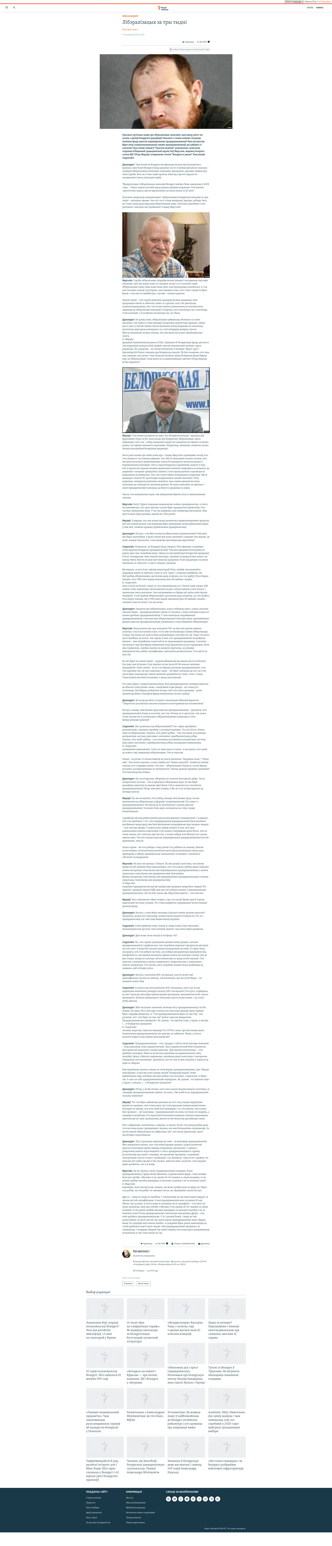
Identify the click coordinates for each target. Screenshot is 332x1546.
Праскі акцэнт (130, 16)
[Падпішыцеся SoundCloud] (199, 1498)
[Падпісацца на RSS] (217, 1498)
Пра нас (129, 1498)
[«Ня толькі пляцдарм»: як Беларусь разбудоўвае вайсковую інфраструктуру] (227, 1447)
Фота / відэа (91, 1518)
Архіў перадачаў (94, 1513)
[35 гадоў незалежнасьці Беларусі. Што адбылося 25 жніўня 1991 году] (105, 1357)
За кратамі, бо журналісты (98, 1523)
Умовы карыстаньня (135, 1523)
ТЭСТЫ (310, 8)
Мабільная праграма (135, 1508)
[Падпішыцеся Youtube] (186, 1498)
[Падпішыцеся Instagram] (205, 1498)
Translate (326, 2)
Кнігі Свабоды (92, 1508)
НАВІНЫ (319, 8)
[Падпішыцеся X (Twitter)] (180, 1498)
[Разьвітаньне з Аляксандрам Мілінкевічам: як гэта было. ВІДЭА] (145, 1398)
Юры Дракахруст (130, 30)
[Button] (188, 42)
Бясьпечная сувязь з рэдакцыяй (140, 1513)
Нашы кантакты (133, 1518)
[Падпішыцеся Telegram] (211, 1498)
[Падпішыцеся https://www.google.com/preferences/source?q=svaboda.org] (168, 1498)
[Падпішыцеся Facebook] (174, 1498)
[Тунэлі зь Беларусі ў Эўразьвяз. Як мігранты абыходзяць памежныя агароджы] (227, 1353)
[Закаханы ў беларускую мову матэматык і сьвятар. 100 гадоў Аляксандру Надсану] (186, 1447)
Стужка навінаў (93, 1498)
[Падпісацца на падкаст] (193, 1498)
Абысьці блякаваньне (136, 1503)
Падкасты (90, 1503)
